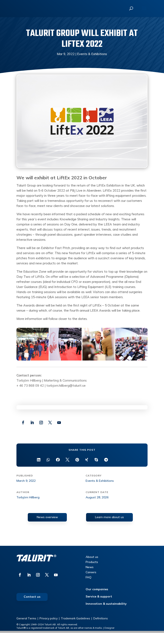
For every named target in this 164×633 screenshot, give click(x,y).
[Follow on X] (50, 422)
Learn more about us (109, 517)
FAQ (88, 577)
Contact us (32, 597)
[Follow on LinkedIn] (32, 422)
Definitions (100, 618)
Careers (91, 572)
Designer (109, 627)
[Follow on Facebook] (23, 422)
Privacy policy (49, 618)
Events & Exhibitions (92, 54)
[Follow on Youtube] (59, 422)
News (90, 567)
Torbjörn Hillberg (28, 380)
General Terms (26, 618)
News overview (47, 517)
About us (92, 557)
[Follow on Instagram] (41, 422)
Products (92, 562)
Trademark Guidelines (75, 618)
